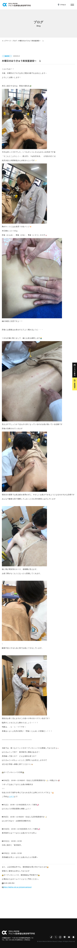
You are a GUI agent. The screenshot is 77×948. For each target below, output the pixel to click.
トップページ (6, 41)
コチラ (11, 797)
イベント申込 (75, 371)
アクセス (63, 5)
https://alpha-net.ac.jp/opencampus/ (17, 887)
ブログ (14, 41)
